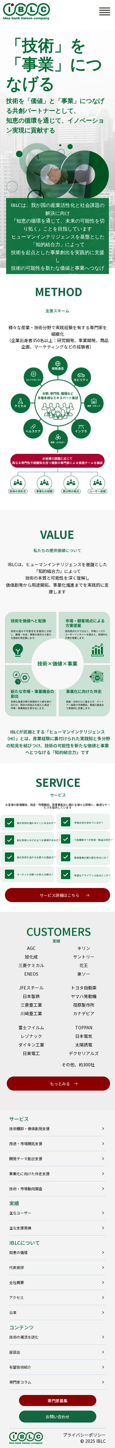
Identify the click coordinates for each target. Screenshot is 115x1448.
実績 (14, 1203)
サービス (19, 1118)
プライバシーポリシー (84, 1435)
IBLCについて (24, 1242)
